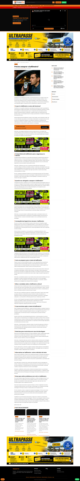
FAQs (42, 5)
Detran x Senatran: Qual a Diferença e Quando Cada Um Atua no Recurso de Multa (59, 86)
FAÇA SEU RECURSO (24, 5)
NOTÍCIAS (18, 61)
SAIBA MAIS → (40, 7)
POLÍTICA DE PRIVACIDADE (36, 5)
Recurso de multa (37, 468)
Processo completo (37, 471)
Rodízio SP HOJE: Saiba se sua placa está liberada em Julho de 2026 (31, 418)
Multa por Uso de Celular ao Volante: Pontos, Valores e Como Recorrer (59, 68)
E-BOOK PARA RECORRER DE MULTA (49, 5)
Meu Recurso (54, 101)
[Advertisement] (58, 124)
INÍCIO (14, 5)
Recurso (53, 93)
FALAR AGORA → (45, 126)
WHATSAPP (64, 2)
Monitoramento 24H (37, 469)
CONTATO (29, 5)
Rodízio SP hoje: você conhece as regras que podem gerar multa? (20, 418)
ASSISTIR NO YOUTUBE (17, 23)
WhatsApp (59, 468)
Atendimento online (60, 469)
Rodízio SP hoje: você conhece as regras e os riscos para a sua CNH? (44, 418)
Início (15, 61)
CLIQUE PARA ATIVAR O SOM (49, 28)
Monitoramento (55, 95)
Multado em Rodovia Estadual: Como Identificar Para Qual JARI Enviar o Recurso (59, 77)
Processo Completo (55, 98)
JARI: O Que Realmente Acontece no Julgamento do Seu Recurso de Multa (59, 72)
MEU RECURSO (58, 2)
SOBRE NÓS (18, 5)
